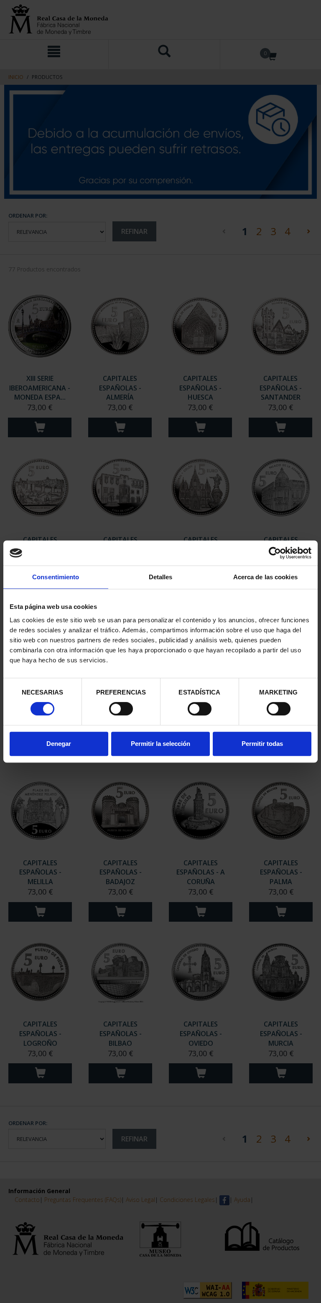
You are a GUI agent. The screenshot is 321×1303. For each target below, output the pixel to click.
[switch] (121, 708)
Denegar (58, 743)
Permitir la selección (160, 743)
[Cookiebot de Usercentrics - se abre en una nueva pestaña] (274, 553)
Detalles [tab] (161, 577)
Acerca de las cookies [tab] (265, 577)
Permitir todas (262, 743)
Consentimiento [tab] (55, 577)
